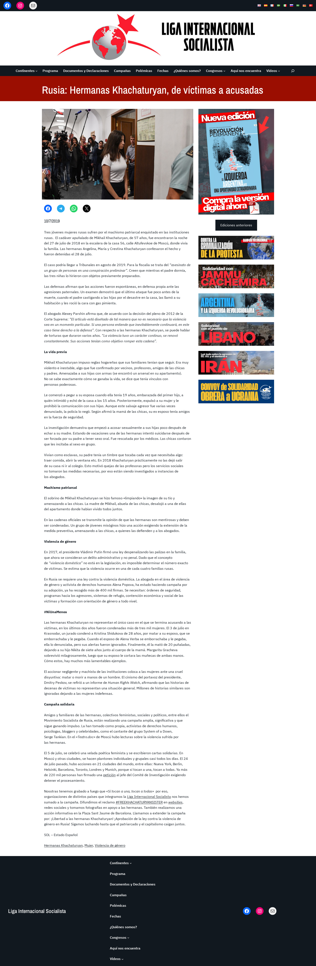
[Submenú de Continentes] (36, 71)
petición (109, 775)
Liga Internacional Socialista (149, 796)
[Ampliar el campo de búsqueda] (293, 71)
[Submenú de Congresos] (224, 71)
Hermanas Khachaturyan (63, 845)
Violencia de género (110, 845)
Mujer (88, 845)
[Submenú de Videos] (279, 71)
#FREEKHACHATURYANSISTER (139, 802)
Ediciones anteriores (236, 225)
